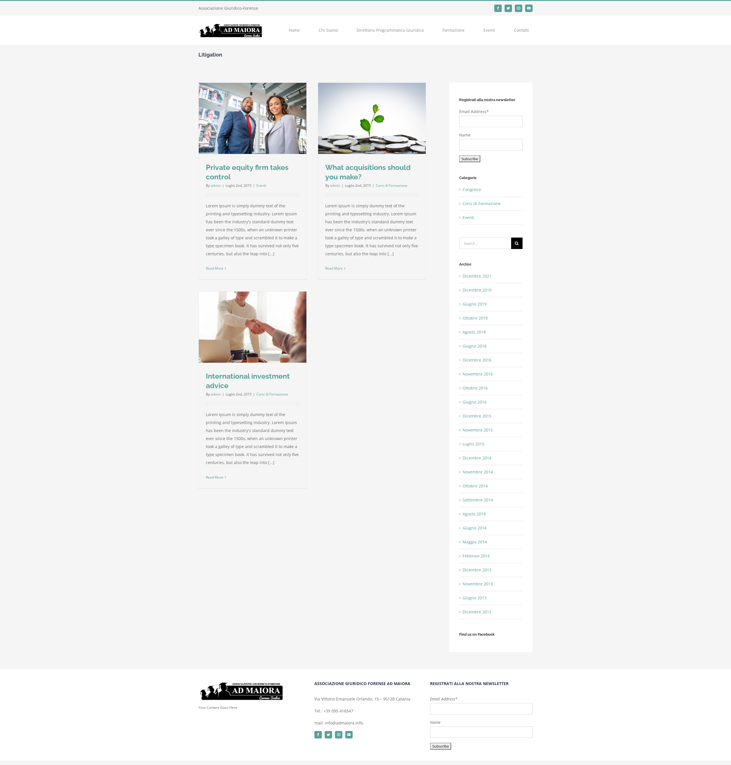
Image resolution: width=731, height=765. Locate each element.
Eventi (261, 185)
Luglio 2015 (473, 444)
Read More (214, 268)
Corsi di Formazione (391, 185)
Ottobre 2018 (475, 318)
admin (216, 185)
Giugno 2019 (475, 304)
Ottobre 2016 (475, 388)
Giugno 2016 (475, 402)
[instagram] (518, 8)
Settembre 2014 (478, 500)
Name (465, 135)
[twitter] (508, 8)
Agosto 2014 (474, 514)
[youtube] (529, 8)
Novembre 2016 (478, 374)
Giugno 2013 (475, 598)
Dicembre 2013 (477, 570)
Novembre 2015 (478, 430)
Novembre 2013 (478, 584)
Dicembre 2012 (477, 612)
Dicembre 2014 (477, 458)
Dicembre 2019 (477, 290)
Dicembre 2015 (477, 416)
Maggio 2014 (475, 542)
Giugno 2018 (475, 346)
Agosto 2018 (474, 332)
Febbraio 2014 (476, 556)
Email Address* (474, 111)
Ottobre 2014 (475, 486)
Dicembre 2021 (477, 276)
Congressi (472, 189)
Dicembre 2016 (477, 360)
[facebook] (498, 8)
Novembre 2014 (478, 472)
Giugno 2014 (475, 528)
